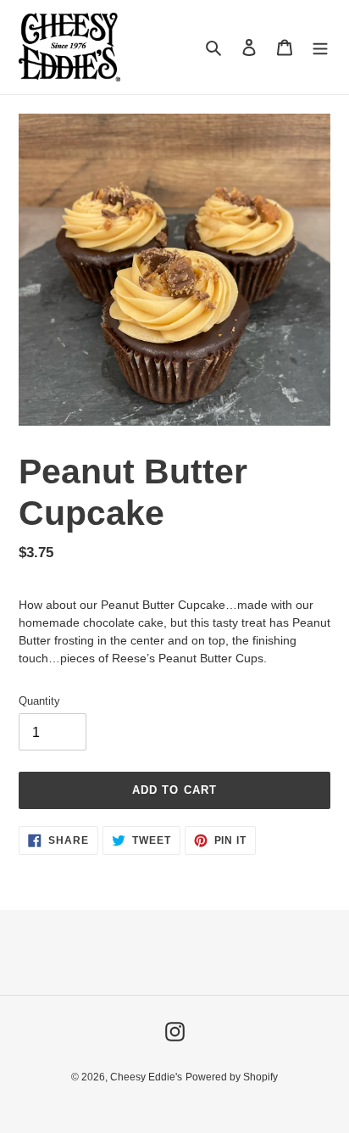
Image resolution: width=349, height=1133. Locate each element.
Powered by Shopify (232, 1077)
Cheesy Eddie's (146, 1077)
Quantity (39, 701)
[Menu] (320, 47)
